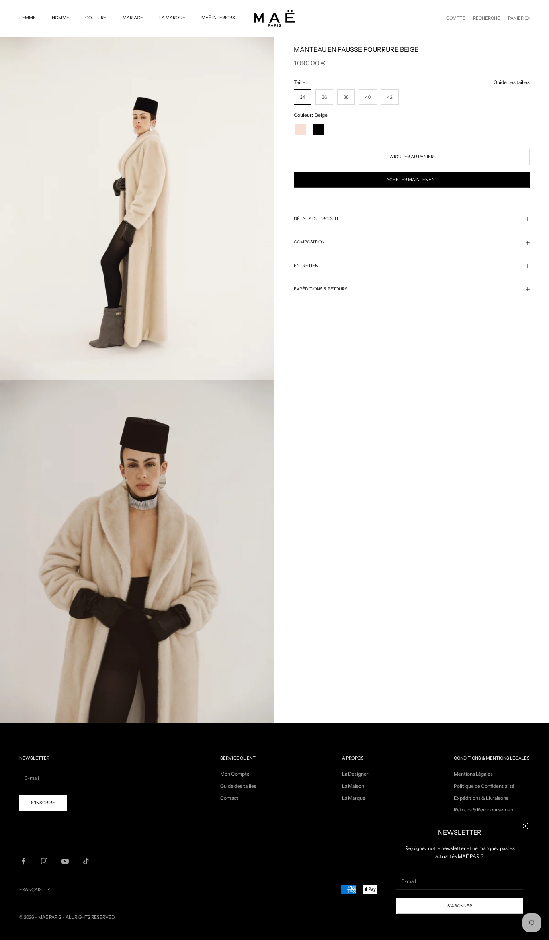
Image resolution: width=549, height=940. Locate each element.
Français (30, 889)
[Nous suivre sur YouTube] (65, 861)
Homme (60, 17)
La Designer (355, 774)
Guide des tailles (512, 82)
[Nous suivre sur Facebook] (23, 861)
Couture (96, 17)
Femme (27, 17)
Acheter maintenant (412, 179)
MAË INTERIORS (218, 17)
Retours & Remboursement (484, 810)
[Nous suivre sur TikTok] (86, 861)
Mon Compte (235, 774)
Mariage (133, 17)
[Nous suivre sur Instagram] (44, 861)
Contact (229, 798)
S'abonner (459, 906)
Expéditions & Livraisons (481, 798)
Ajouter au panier (412, 156)
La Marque (172, 17)
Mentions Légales (473, 774)
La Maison (353, 786)
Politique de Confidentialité (484, 786)
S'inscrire (43, 802)
